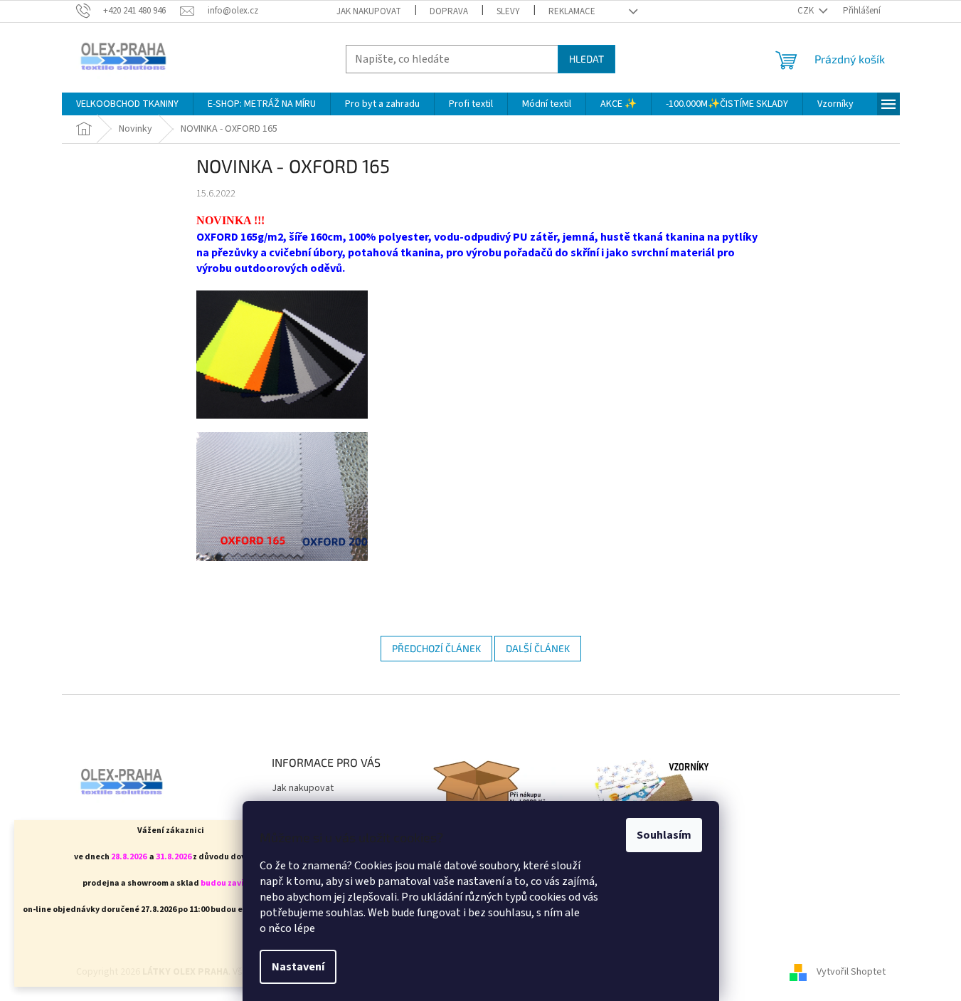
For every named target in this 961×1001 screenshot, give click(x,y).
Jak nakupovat (368, 11)
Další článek (538, 648)
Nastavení (298, 967)
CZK (806, 10)
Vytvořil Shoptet (851, 972)
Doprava (449, 11)
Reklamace (571, 11)
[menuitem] (127, 104)
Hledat (586, 59)
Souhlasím (664, 835)
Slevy (508, 11)
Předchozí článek (436, 648)
